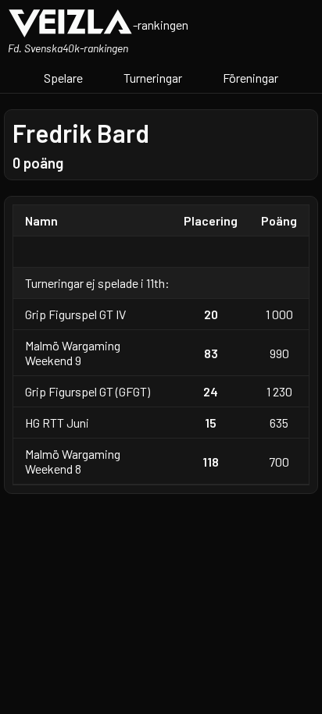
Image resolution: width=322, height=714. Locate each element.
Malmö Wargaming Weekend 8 (72, 461)
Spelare (63, 77)
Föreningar (250, 77)
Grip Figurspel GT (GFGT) (87, 391)
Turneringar (152, 77)
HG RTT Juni (57, 422)
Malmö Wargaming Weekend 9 (72, 353)
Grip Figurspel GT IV (75, 314)
